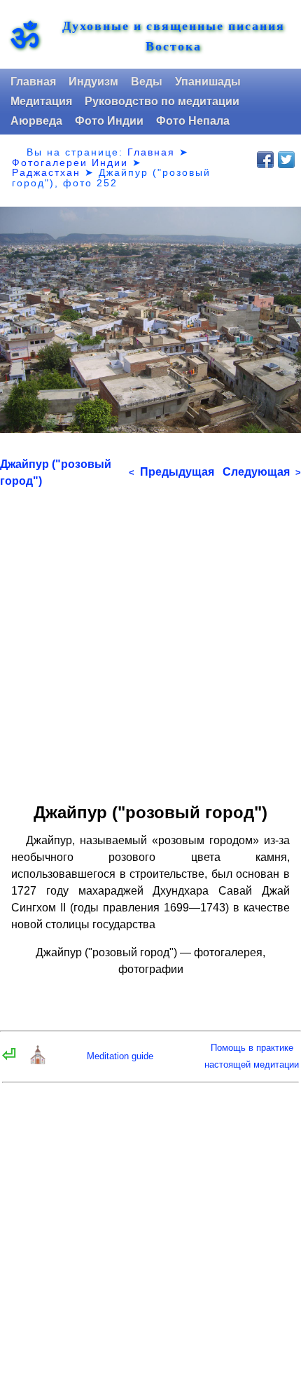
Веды (146, 82)
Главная (33, 82)
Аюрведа (36, 121)
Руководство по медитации (162, 101)
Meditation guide (120, 1056)
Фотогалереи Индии (70, 162)
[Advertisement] (150, 640)
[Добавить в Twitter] (286, 159)
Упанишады (208, 82)
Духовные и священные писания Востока (173, 35)
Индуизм (93, 82)
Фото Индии (109, 121)
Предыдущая (171, 472)
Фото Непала (193, 121)
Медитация (41, 101)
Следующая (262, 472)
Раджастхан (46, 172)
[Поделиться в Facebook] (265, 159)
